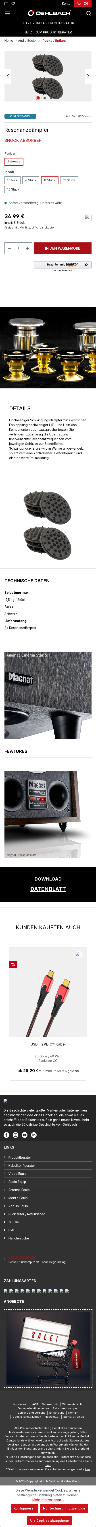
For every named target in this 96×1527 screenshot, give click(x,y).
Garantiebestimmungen (33, 1408)
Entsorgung (57, 1412)
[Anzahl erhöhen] (27, 248)
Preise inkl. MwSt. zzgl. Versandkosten (29, 227)
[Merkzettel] (13, 3)
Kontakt (73, 1412)
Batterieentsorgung (66, 1408)
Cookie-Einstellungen (27, 1416)
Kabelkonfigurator (21, 1165)
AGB (35, 1404)
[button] (63, 266)
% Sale (13, 1222)
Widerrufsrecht (72, 1404)
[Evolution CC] (48, 1006)
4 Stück (30, 180)
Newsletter (52, 1416)
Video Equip (17, 1173)
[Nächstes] (88, 76)
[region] (48, 1002)
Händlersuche (18, 1238)
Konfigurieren (24, 1508)
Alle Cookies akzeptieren (49, 1521)
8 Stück (49, 180)
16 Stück (13, 189)
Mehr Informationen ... (48, 1500)
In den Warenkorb (63, 248)
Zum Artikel (48, 1075)
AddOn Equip (18, 1206)
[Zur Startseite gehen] (49, 13)
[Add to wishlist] (88, 218)
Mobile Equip (18, 1198)
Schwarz (14, 162)
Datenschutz (50, 1404)
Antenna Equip (19, 1190)
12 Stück (69, 180)
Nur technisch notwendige (64, 1508)
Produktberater (19, 1157)
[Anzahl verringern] (9, 248)
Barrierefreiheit (73, 1416)
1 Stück (12, 180)
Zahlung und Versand (32, 1412)
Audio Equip (17, 1182)
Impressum (20, 1404)
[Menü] (8, 13)
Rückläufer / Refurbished (26, 1214)
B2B (11, 1230)
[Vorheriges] (7, 76)
